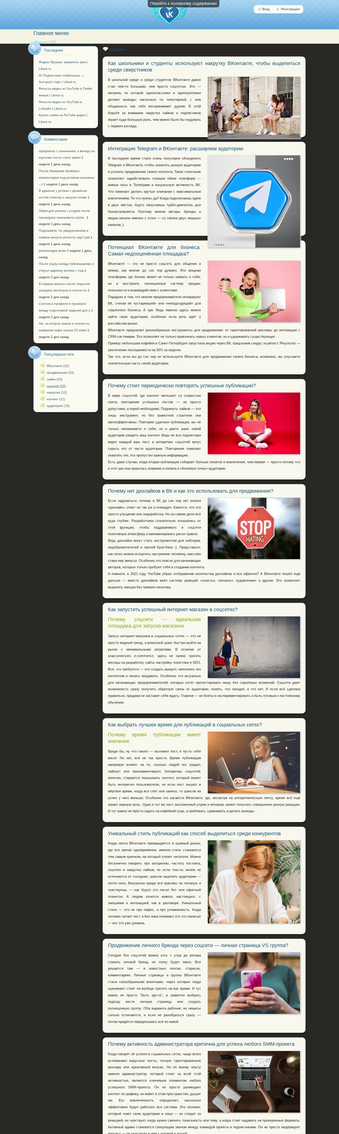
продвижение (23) (60, 372)
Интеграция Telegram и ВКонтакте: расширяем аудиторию (176, 148)
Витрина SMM (45, 42)
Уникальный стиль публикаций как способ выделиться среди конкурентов (194, 833)
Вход (266, 9)
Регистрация (290, 9)
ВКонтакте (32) (58, 366)
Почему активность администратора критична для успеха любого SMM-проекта (201, 1044)
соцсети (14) (56, 386)
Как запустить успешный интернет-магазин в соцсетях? (173, 609)
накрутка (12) (57, 392)
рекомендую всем (52, 250)
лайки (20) (54, 379)
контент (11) (56, 399)
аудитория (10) (58, 406)
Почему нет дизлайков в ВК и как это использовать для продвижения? (190, 491)
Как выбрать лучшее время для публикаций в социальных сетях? (185, 725)
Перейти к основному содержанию (183, 3)
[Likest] (169, 12)
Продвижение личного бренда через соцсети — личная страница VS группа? (198, 945)
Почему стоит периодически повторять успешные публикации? (182, 385)
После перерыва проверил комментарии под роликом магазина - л (66, 177)
